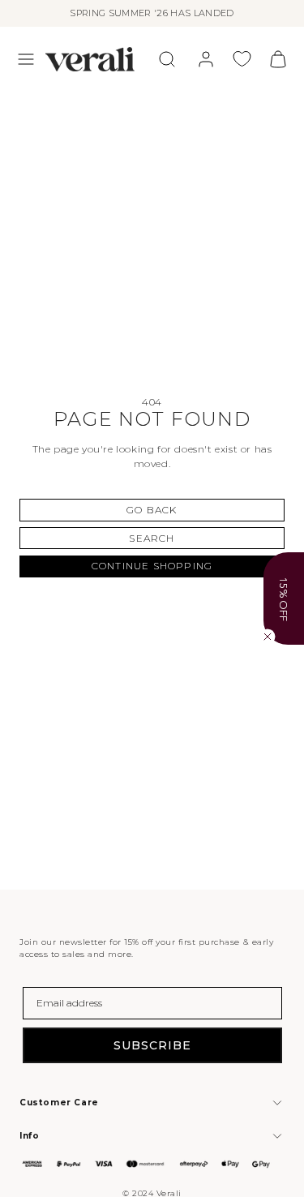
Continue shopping (152, 566)
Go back (151, 510)
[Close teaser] (267, 637)
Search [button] (151, 538)
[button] (25, 59)
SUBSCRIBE (152, 1045)
